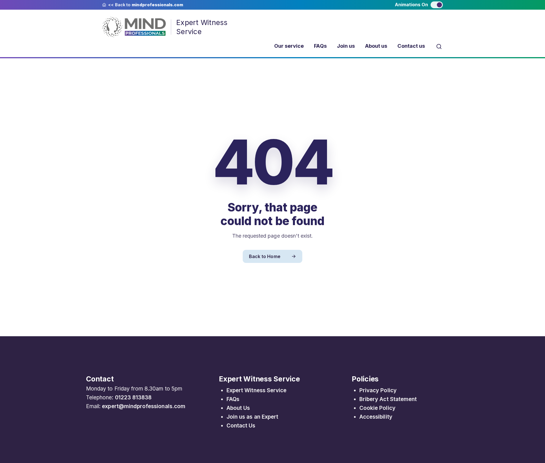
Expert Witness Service (256, 390)
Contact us (411, 46)
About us (376, 46)
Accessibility (375, 417)
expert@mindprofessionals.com (143, 406)
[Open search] (439, 46)
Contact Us (241, 425)
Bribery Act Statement (388, 399)
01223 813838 (133, 397)
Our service (289, 46)
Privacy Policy (378, 390)
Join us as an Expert (252, 417)
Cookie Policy (377, 408)
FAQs (320, 46)
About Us (238, 408)
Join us (346, 46)
